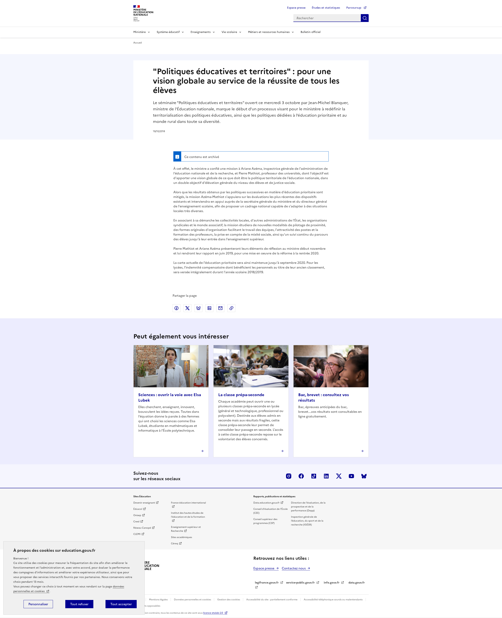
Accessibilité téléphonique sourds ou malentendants (333, 599)
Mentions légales (158, 599)
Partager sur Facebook (176, 308)
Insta (288, 476)
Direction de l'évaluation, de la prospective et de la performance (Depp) (308, 506)
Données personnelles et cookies (193, 599)
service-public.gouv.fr (300, 583)
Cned (136, 521)
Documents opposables (146, 606)
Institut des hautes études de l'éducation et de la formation (188, 515)
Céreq (174, 543)
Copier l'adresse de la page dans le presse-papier (231, 308)
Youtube (351, 476)
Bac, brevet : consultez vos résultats (323, 397)
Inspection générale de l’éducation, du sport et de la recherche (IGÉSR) (307, 520)
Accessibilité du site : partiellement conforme (272, 599)
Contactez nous (294, 568)
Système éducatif (168, 32)
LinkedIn (326, 476)
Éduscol (137, 509)
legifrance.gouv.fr (267, 583)
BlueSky (364, 476)
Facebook (301, 476)
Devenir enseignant (144, 503)
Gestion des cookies (229, 599)
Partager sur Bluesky (198, 308)
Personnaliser (38, 604)
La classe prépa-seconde (241, 395)
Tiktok (313, 476)
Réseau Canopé (142, 528)
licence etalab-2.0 (213, 613)
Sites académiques (181, 537)
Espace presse (296, 8)
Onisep (137, 515)
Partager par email (220, 308)
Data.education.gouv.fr (266, 503)
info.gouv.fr (331, 583)
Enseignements (201, 32)
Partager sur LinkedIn (209, 308)
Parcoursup (354, 8)
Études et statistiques (326, 8)
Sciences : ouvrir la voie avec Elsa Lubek (169, 397)
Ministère (139, 32)
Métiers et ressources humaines (269, 32)
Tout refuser (79, 604)
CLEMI (137, 534)
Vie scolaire (229, 32)
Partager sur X (187, 308)
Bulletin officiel (311, 32)
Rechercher (365, 18)
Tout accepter (121, 604)
